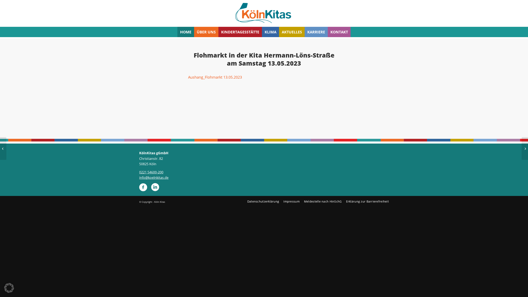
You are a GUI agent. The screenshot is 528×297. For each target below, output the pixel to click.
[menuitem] (185, 32)
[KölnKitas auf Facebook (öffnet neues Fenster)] (143, 189)
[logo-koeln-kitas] (264, 13)
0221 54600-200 (151, 172)
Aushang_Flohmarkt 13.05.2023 (215, 77)
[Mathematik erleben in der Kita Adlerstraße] (525, 148)
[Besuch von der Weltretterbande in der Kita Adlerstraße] (3, 148)
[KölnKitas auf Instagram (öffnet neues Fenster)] (155, 189)
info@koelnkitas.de (154, 177)
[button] (9, 288)
